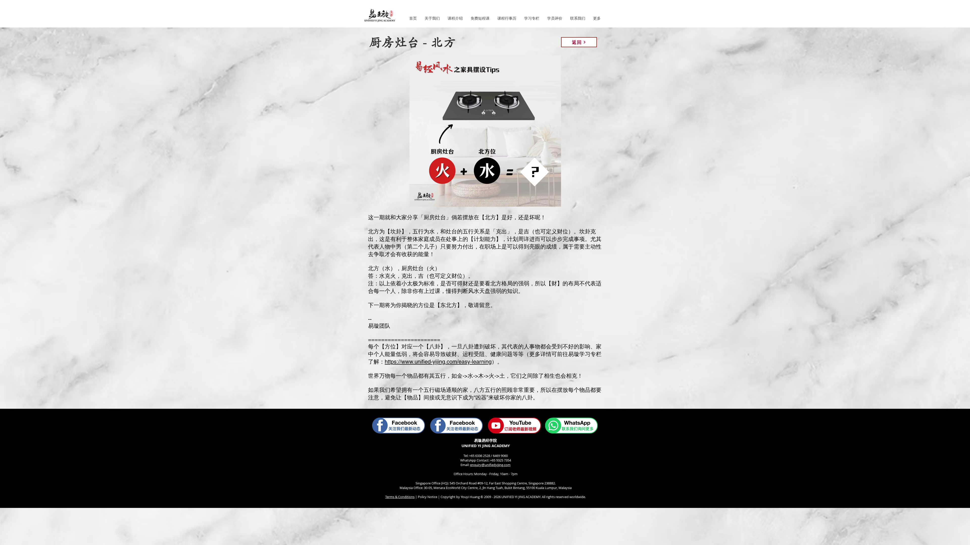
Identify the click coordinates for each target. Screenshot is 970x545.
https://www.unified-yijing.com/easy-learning (438, 362)
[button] (432, 18)
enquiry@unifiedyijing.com (490, 464)
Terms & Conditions (400, 497)
